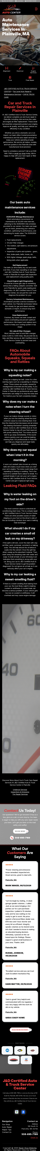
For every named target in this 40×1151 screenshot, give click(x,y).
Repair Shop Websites (28, 1148)
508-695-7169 (15, 1093)
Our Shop (6, 1124)
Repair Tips (6, 1130)
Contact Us (6, 1132)
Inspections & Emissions (20, 792)
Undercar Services (20, 790)
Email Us (34, 1137)
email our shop (19, 153)
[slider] (9, 864)
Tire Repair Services (20, 794)
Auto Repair (7, 1127)
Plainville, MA (11, 880)
